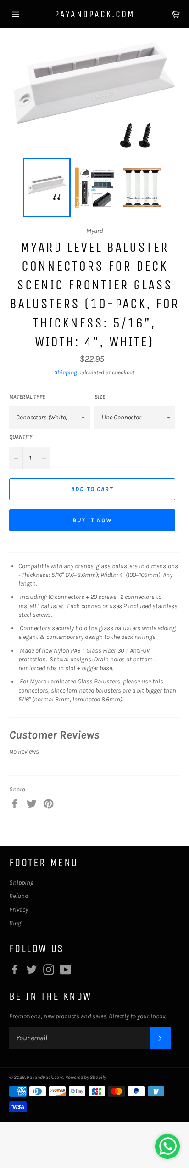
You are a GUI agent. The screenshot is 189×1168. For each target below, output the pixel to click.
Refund (18, 896)
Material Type (27, 397)
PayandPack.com (95, 14)
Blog (15, 923)
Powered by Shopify (85, 1077)
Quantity (21, 437)
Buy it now (92, 520)
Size (99, 397)
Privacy (18, 910)
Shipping (65, 372)
